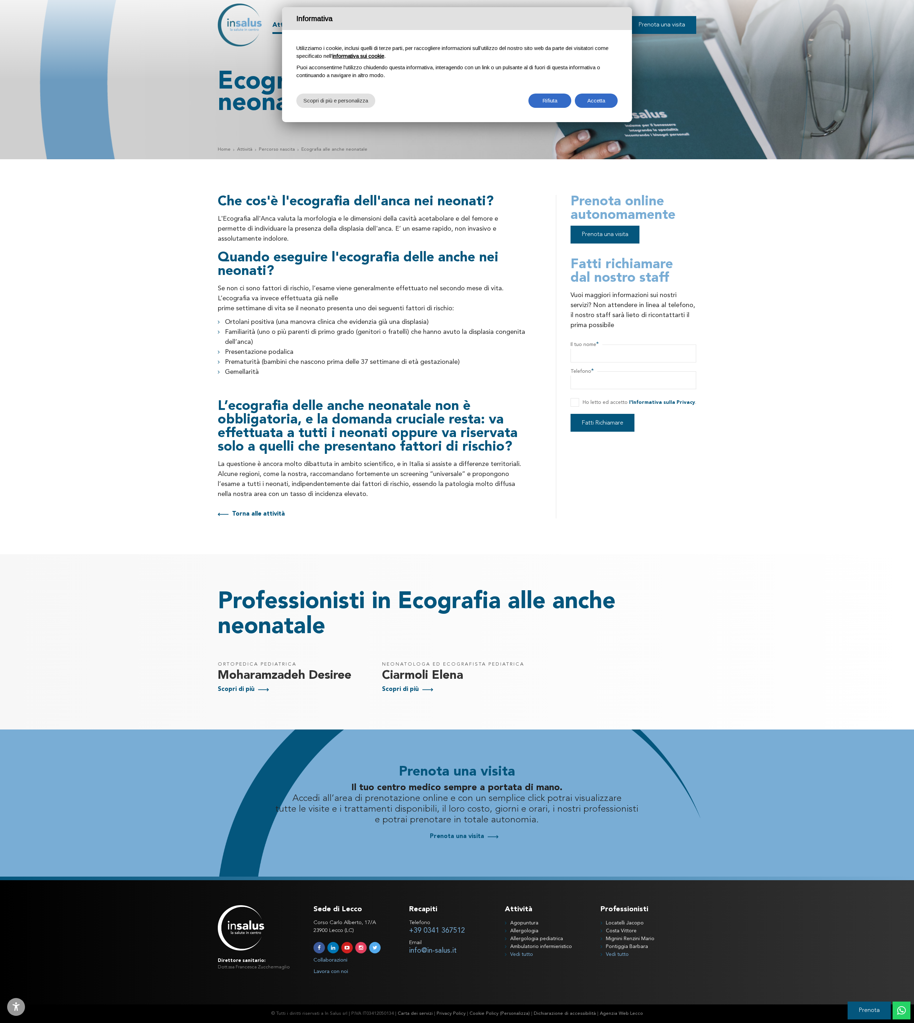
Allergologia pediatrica (536, 938)
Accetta (596, 100)
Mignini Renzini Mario (630, 938)
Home (224, 149)
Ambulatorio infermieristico (541, 946)
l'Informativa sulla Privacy (662, 402)
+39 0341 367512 (437, 930)
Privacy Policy (451, 1013)
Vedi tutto (521, 954)
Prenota (869, 1010)
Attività (244, 149)
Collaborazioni (330, 960)
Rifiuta (549, 100)
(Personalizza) (515, 1013)
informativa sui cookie (358, 56)
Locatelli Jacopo (625, 923)
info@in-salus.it (433, 950)
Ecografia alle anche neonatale (334, 149)
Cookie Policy (483, 1013)
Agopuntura (524, 923)
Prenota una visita (605, 234)
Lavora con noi (330, 971)
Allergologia (524, 930)
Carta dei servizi (415, 1013)
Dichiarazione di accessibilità (565, 1013)
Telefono (582, 371)
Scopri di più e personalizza (335, 100)
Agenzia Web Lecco (621, 1013)
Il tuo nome (585, 344)
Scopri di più (236, 689)
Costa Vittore (621, 930)
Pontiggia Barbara (627, 946)
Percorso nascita (277, 149)
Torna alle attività (258, 514)
